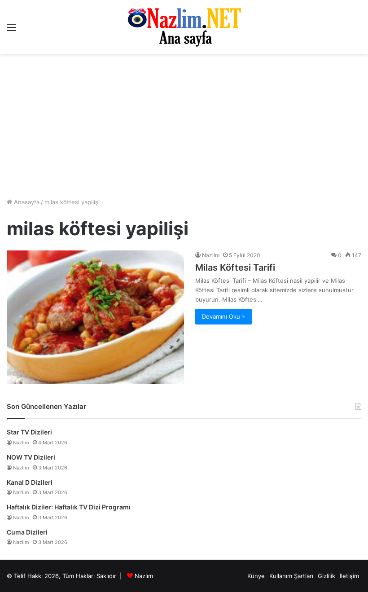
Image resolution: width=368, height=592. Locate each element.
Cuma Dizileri (27, 532)
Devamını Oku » (223, 316)
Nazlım (144, 575)
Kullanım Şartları (291, 575)
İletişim (349, 575)
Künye (256, 575)
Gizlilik (326, 575)
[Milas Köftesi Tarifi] (95, 317)
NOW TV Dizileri (31, 457)
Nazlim (210, 255)
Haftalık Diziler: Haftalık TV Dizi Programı (69, 507)
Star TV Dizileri (29, 432)
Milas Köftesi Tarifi (235, 267)
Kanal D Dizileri (30, 482)
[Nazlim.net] (184, 27)
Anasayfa (25, 202)
